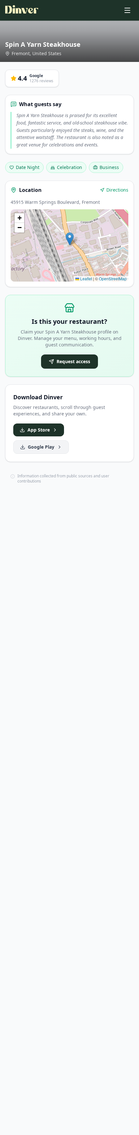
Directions (117, 190)
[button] (70, 238)
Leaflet (85, 278)
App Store (38, 430)
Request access (73, 361)
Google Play (41, 447)
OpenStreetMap (113, 278)
